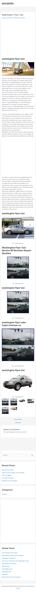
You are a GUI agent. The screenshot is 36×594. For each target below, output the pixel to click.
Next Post (18, 422)
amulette (8, 3)
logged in (13, 432)
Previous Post (18, 419)
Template (16, 18)
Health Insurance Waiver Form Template (13, 472)
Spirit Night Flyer (6, 571)
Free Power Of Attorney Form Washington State (15, 561)
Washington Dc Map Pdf (8, 558)
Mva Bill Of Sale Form (8, 470)
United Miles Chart (7, 569)
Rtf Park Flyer (6, 566)
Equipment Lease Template (9, 480)
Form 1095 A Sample (7, 478)
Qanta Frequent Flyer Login (9, 552)
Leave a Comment (7, 18)
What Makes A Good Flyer (9, 563)
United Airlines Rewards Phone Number (13, 555)
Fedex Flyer (5, 574)
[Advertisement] (18, 38)
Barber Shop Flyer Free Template (11, 577)
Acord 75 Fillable (6, 475)
